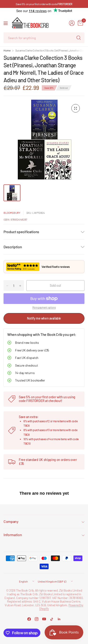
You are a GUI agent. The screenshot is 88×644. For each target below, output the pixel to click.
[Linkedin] (59, 619)
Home (7, 50)
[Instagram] (36, 619)
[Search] (78, 37)
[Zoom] (75, 108)
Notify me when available (44, 318)
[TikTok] (51, 619)
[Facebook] (29, 619)
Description (13, 247)
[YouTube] (44, 619)
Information (13, 534)
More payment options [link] (44, 307)
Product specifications (21, 231)
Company (11, 521)
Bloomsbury (12, 212)
